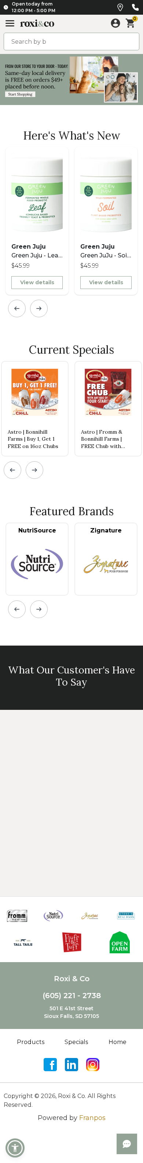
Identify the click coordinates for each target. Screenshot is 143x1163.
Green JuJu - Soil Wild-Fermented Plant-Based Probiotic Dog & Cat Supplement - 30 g (104, 251)
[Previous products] (17, 308)
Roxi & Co (71, 978)
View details (37, 282)
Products (30, 1042)
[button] (15, 1148)
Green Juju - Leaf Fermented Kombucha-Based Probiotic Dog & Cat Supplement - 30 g (36, 251)
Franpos (92, 1118)
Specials (76, 1042)
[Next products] (39, 308)
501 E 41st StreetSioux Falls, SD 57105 (71, 1012)
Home (117, 1042)
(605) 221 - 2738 (72, 995)
